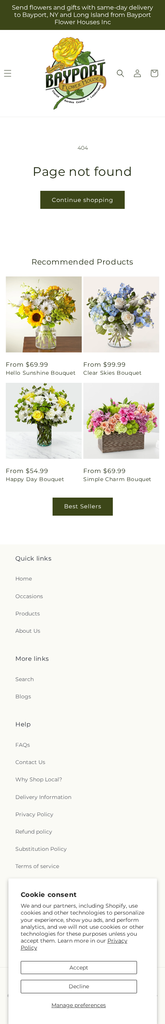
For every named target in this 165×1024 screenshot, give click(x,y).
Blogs (23, 696)
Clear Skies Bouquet (112, 372)
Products (27, 613)
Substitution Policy (41, 848)
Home (23, 578)
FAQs (22, 744)
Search (24, 679)
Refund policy (33, 831)
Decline (79, 986)
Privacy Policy (34, 814)
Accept (78, 967)
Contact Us (30, 762)
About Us (27, 630)
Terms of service (37, 866)
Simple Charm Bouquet (117, 479)
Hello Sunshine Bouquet (41, 372)
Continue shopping (82, 199)
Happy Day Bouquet (35, 479)
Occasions (29, 596)
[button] (120, 73)
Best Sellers (82, 506)
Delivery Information (43, 797)
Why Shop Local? (38, 779)
